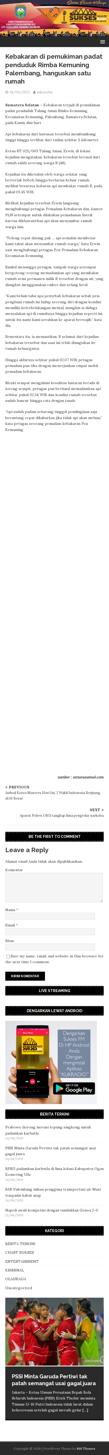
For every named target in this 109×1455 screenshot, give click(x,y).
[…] (85, 1410)
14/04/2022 (20, 92)
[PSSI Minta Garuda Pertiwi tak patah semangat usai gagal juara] (54, 1332)
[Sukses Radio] (54, 33)
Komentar (14, 870)
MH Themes (86, 1449)
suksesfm (44, 92)
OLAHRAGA (15, 1279)
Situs (9, 940)
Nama (10, 909)
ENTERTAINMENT (22, 1261)
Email (10, 925)
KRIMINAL (14, 1270)
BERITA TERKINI (20, 1243)
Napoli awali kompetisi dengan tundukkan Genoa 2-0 (51, 1210)
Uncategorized (18, 1288)
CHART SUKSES (19, 1252)
